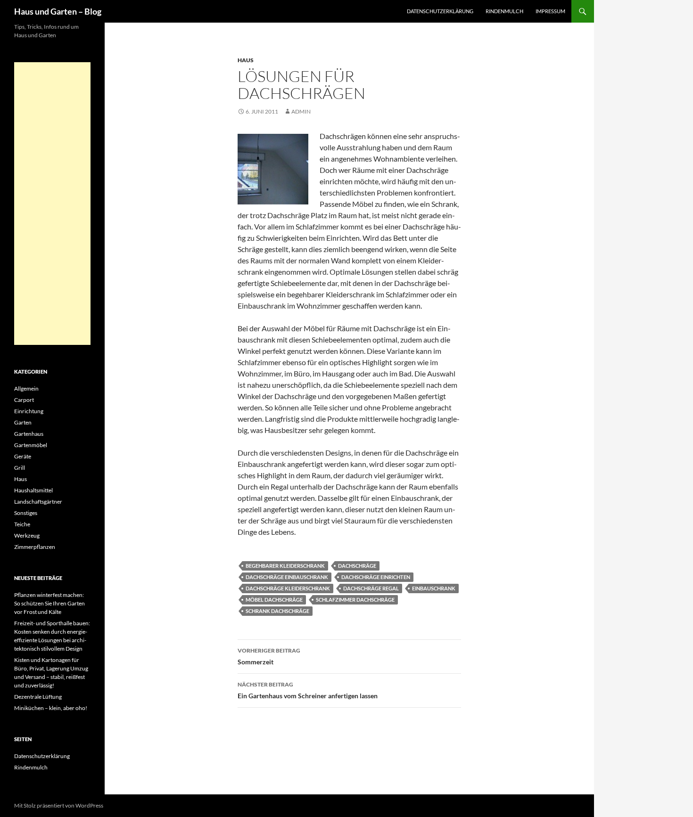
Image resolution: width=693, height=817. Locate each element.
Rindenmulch (504, 11)
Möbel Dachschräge (274, 599)
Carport (24, 399)
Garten (23, 422)
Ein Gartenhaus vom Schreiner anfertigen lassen (308, 690)
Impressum (550, 11)
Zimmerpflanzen (34, 546)
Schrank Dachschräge (277, 611)
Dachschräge (357, 566)
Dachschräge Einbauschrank (287, 577)
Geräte (22, 456)
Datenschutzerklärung (440, 11)
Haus (246, 60)
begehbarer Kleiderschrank (285, 566)
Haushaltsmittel (33, 490)
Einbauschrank (433, 588)
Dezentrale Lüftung (38, 696)
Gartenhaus (28, 433)
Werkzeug (27, 535)
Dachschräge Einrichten (375, 577)
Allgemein (26, 388)
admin (301, 111)
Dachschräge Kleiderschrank (288, 588)
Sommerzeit (269, 656)
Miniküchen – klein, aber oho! (50, 707)
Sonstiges (25, 512)
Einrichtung (28, 411)
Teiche (22, 524)
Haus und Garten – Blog (57, 11)
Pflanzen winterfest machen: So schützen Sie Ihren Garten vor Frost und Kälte (49, 603)
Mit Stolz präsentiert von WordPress (58, 805)
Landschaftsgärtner (38, 501)
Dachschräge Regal (371, 588)
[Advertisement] (52, 203)
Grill (19, 467)
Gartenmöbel (30, 445)
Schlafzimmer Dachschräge (355, 599)
